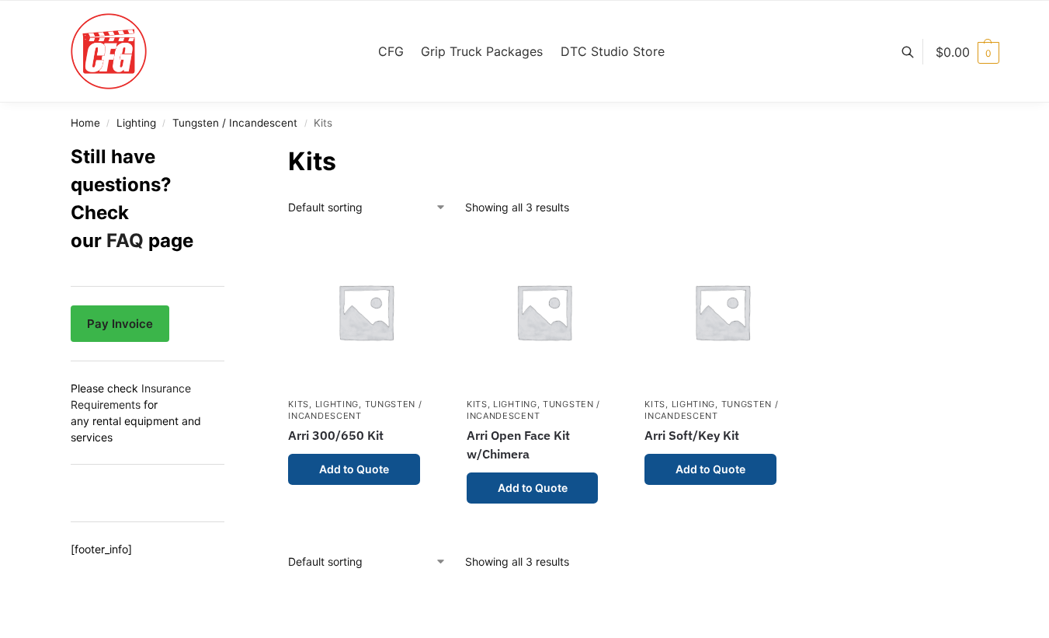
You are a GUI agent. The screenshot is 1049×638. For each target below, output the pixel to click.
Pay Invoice (120, 323)
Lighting (136, 123)
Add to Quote (354, 469)
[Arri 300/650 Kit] (365, 311)
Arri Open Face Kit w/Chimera (518, 444)
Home (85, 123)
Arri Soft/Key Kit (691, 435)
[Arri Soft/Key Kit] (722, 311)
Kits (298, 404)
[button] (967, 52)
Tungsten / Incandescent (234, 123)
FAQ (125, 240)
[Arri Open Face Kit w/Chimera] (544, 311)
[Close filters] (229, 153)
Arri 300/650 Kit (336, 435)
